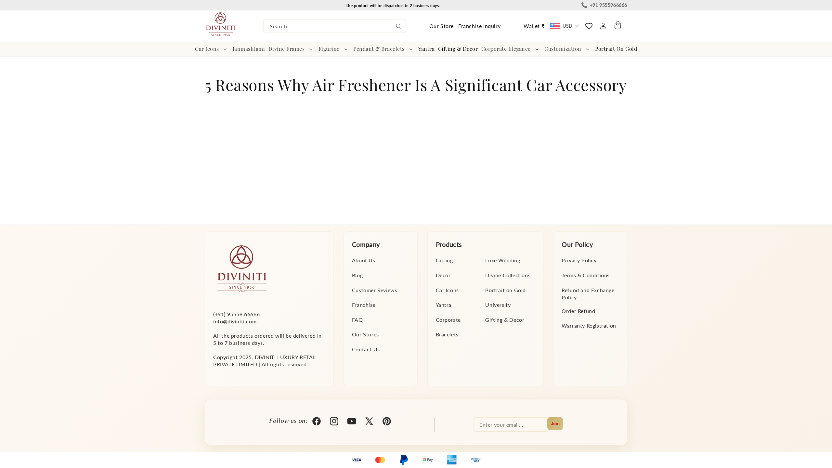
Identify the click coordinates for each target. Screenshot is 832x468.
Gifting (444, 260)
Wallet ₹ (534, 26)
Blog (357, 275)
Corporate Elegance (506, 48)
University (498, 304)
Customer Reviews (374, 290)
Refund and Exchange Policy (588, 293)
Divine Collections (507, 275)
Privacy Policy (579, 260)
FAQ (357, 319)
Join (555, 423)
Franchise (363, 304)
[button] (212, 49)
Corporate (448, 319)
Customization (562, 48)
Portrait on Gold (505, 290)
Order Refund (578, 310)
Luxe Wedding (502, 260)
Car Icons (207, 48)
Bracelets (447, 334)
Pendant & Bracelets (379, 48)
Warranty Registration (589, 325)
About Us (363, 260)
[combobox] (334, 26)
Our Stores (365, 334)
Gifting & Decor (504, 319)
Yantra (444, 304)
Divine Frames (286, 48)
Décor (443, 275)
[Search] (399, 26)
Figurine (329, 48)
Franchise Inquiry (479, 26)
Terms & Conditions (586, 275)
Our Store (441, 26)
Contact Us (366, 349)
